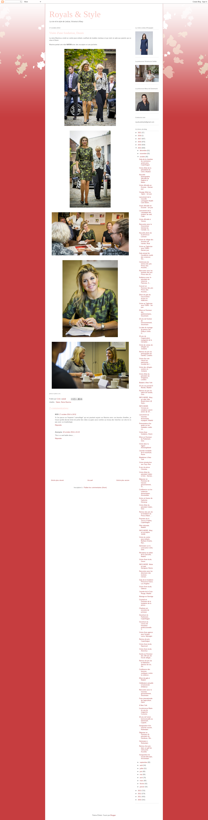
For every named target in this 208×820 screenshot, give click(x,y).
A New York (143, 705)
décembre (143, 150)
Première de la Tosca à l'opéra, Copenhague (145, 520)
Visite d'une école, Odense (145, 587)
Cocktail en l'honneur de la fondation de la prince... (145, 602)
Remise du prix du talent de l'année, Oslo (146, 392)
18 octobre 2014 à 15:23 (71, 432)
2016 (140, 142)
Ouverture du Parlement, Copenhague (144, 617)
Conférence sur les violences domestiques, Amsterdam (145, 492)
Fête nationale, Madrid (144, 526)
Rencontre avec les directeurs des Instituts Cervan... (146, 574)
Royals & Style (75, 14)
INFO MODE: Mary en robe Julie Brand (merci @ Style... (146, 400)
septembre (144, 762)
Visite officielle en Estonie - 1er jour (146, 207)
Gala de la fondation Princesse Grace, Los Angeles (146, 582)
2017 (140, 139)
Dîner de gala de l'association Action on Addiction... (145, 297)
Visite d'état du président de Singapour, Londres (144, 377)
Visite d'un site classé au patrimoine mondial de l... (145, 361)
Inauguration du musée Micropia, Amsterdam (146, 756)
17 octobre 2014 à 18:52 (67, 414)
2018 (140, 136)
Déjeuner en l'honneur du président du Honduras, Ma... (145, 735)
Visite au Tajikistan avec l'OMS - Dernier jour (145, 248)
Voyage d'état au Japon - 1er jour (145, 193)
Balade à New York (145, 383)
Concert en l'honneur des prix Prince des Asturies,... (146, 289)
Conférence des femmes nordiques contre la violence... (146, 672)
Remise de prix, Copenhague (144, 640)
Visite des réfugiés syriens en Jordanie (145, 369)
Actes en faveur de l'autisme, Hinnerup (145, 500)
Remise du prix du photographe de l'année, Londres (145, 353)
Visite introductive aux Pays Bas (145, 463)
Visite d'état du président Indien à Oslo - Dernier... (146, 474)
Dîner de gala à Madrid (144, 679)
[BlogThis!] (74, 399)
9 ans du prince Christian (144, 468)
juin (141, 771)
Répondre (58, 425)
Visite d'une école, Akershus (145, 650)
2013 (140, 790)
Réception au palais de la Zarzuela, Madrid (146, 554)
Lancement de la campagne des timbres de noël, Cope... (145, 213)
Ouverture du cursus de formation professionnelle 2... (145, 625)
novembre (143, 153)
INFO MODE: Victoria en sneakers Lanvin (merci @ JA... (145, 409)
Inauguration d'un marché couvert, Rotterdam (145, 727)
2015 (140, 145)
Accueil (90, 480)
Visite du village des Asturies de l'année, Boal (146, 241)
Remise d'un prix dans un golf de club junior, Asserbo (145, 749)
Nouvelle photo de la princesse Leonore (145, 235)
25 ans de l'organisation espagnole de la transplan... (145, 339)
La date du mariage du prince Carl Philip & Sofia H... (146, 330)
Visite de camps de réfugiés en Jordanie (146, 347)
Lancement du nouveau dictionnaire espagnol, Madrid (146, 417)
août (141, 765)
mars (142, 781)
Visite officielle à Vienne (145, 220)
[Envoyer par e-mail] (72, 399)
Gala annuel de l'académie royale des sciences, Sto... (146, 256)
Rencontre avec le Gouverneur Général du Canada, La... (145, 227)
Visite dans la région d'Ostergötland (145, 445)
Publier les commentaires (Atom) (95, 487)
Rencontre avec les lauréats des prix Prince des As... (146, 272)
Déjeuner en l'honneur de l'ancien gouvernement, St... (145, 482)
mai (141, 774)
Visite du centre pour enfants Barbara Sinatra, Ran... (145, 540)
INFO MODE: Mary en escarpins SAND (146, 532)
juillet (142, 768)
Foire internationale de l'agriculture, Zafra (145, 700)
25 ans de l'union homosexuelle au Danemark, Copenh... (146, 720)
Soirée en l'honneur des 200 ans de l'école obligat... (145, 656)
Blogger (113, 815)
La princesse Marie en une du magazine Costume (145, 711)
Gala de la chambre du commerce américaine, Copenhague (146, 162)
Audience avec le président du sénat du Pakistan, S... (145, 280)
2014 (140, 148)
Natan (58, 402)
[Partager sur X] (76, 399)
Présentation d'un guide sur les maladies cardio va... (145, 426)
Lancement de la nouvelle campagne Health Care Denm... (146, 200)
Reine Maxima (66, 402)
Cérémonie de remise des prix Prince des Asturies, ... (145, 265)
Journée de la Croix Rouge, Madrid (146, 592)
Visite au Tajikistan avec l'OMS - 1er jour (146, 305)
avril (141, 778)
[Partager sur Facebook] (79, 399)
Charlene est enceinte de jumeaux (144, 610)
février (142, 784)
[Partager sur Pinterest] (81, 399)
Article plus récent (57, 480)
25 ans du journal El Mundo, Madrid (146, 387)
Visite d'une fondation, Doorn (145, 433)
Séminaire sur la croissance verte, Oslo (146, 547)
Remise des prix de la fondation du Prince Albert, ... (146, 514)
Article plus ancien (122, 480)
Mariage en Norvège (146, 596)
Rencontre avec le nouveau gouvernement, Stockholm (145, 692)
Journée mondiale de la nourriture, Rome (145, 452)
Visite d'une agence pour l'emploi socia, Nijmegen (146, 634)
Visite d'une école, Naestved (145, 645)
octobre (142, 157)
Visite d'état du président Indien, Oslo (146, 507)
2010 (140, 800)
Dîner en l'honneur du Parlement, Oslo (145, 439)
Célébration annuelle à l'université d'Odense (146, 685)
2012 (140, 794)
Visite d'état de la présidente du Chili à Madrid (145, 170)
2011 (140, 797)
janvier (142, 787)
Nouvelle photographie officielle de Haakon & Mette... (144, 178)
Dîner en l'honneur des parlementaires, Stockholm (145, 313)
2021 (140, 132)
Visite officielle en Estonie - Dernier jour (146, 187)
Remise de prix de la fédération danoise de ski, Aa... (145, 663)
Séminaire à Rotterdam (143, 742)
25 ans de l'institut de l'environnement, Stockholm (145, 321)
